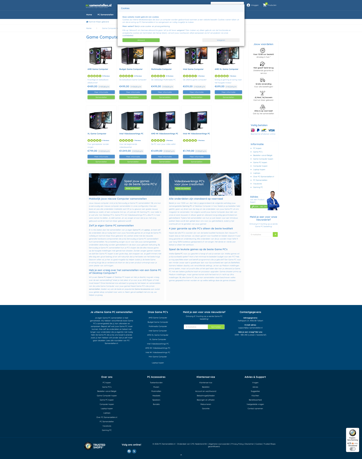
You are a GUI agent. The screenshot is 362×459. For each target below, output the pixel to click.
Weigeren (221, 40)
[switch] (352, 449)
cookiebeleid (127, 35)
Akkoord (141, 40)
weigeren (181, 30)
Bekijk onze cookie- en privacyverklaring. (152, 26)
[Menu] (357, 429)
